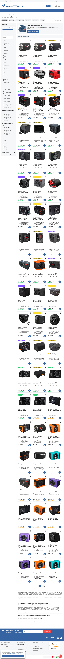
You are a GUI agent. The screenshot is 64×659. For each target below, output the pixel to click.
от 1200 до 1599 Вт (8, 131)
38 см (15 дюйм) (7, 101)
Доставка (8, 1)
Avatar (5, 41)
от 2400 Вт (6, 134)
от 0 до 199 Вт (7, 112)
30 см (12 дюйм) (7, 99)
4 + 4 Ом (5, 149)
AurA (5, 66)
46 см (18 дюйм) (7, 105)
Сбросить (13, 154)
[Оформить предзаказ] (44, 417)
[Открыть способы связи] (60, 656)
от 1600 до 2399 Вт (8, 133)
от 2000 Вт (6, 120)
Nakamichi (6, 53)
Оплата (12, 1)
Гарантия (3, 1)
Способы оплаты (21, 647)
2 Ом (5, 140)
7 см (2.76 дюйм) (7, 107)
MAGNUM (6, 50)
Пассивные (11, 20)
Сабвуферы (15, 14)
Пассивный (6, 82)
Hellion (5, 49)
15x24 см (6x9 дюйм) (8, 102)
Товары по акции (57, 10)
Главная (3, 14)
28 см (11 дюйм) (7, 98)
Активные (4, 20)
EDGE (5, 46)
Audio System (7, 65)
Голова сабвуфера (20, 20)
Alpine (5, 60)
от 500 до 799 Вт (7, 128)
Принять (13, 656)
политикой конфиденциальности (15, 653)
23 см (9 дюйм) (7, 95)
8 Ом (5, 146)
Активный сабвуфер (22, 56)
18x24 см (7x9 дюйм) (8, 104)
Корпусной (6, 80)
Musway (6, 52)
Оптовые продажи (6, 646)
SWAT (5, 56)
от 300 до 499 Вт (7, 127)
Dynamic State (7, 72)
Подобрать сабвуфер (33, 31)
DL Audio (6, 44)
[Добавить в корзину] (29, 63)
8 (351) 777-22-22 (37, 644)
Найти (48, 5)
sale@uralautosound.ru (38, 648)
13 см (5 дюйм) (7, 89)
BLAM (5, 68)
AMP (5, 62)
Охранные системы (20, 10)
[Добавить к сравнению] (30, 40)
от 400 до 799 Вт (7, 115)
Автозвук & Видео (7, 10)
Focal (5, 47)
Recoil (5, 55)
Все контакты (35, 650)
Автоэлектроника (32, 10)
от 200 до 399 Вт (7, 114)
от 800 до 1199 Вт (7, 117)
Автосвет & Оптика (45, 10)
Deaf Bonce (6, 43)
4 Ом (5, 141)
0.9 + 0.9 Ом (6, 144)
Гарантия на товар (22, 649)
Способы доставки (21, 646)
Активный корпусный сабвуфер (25, 519)
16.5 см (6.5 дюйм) (7, 92)
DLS (5, 71)
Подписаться (47, 631)
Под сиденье (35, 20)
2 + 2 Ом (5, 147)
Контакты (17, 1)
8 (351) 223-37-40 (37, 646)
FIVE (5, 74)
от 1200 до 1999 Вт (8, 118)
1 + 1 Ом (5, 143)
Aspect (5, 63)
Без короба (28, 20)
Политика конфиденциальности (8, 647)
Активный (6, 79)
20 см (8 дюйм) (7, 93)
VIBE (5, 57)
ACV (5, 40)
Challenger (6, 69)
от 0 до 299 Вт (7, 125)
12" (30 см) (42, 20)
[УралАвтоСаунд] (12, 5)
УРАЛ (5, 59)
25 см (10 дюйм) (7, 96)
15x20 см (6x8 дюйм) (8, 91)
